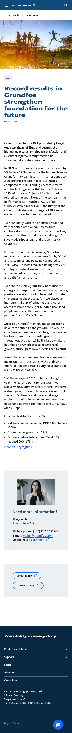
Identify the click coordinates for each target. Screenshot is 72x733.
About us (9, 672)
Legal (7, 723)
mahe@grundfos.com (38, 536)
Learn (7, 665)
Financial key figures (18, 447)
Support (9, 657)
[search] (65, 5)
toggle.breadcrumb (5, 15)
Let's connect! (35, 540)
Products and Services (17, 649)
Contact (16, 723)
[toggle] (6, 5)
